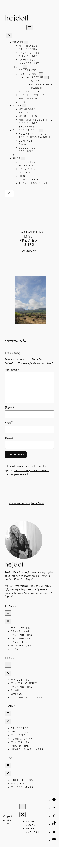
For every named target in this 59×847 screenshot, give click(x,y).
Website (9, 438)
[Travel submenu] (26, 42)
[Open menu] (29, 27)
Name (9, 407)
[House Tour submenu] (46, 77)
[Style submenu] (24, 105)
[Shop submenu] (23, 158)
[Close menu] (9, 35)
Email (9, 422)
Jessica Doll (11, 572)
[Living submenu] (25, 67)
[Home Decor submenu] (41, 74)
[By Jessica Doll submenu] (41, 130)
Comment (12, 370)
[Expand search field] (9, 193)
